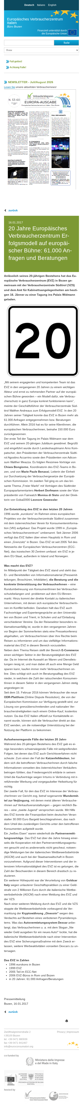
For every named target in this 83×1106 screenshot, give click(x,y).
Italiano (41, 5)
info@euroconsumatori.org (18, 1046)
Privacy (61, 1032)
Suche (67, 42)
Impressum (73, 1032)
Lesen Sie (9, 87)
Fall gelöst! (16, 61)
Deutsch (29, 5)
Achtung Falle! (18, 67)
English (52, 5)
